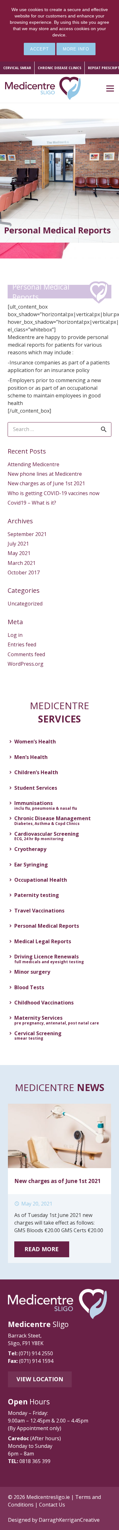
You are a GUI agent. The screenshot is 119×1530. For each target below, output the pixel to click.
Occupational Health (40, 879)
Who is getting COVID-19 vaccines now (53, 493)
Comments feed (26, 654)
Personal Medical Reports (46, 925)
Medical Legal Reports (42, 941)
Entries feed (22, 644)
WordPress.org (25, 663)
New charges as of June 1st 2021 (46, 483)
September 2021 (27, 534)
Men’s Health (31, 757)
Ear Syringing (31, 864)
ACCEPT (39, 49)
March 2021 (22, 562)
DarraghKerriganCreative (69, 1519)
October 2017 (24, 572)
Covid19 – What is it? (32, 502)
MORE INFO (76, 49)
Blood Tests (29, 987)
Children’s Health (36, 772)
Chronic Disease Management (52, 820)
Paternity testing (36, 895)
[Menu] (110, 88)
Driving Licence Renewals (49, 958)
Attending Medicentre (33, 464)
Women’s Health (35, 741)
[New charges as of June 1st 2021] (59, 1107)
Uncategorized (25, 603)
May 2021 (19, 553)
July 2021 (18, 543)
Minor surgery (32, 971)
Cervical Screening (38, 1035)
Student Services (35, 787)
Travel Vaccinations (39, 910)
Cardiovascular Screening (46, 835)
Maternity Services (56, 1019)
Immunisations (45, 804)
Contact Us (52, 1504)
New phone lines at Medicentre (45, 473)
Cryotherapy (30, 849)
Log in (15, 634)
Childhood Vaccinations (44, 1002)
